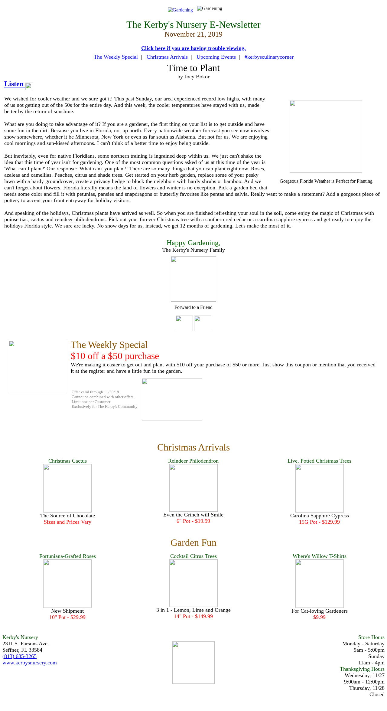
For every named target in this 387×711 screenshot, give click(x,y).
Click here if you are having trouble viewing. (193, 48)
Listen (14, 84)
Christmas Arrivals (167, 57)
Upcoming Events (216, 57)
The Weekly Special (116, 57)
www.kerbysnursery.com (29, 663)
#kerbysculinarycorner (269, 57)
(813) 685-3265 (19, 656)
